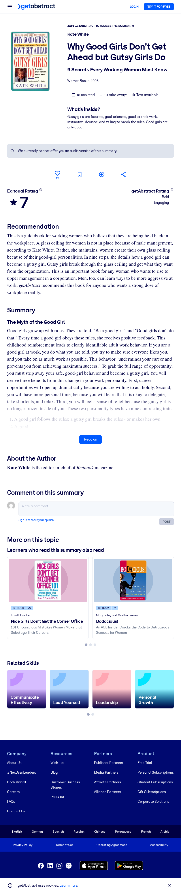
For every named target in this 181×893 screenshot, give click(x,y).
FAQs (11, 801)
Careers (13, 792)
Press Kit (57, 797)
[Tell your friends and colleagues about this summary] (123, 174)
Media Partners (106, 772)
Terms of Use (64, 845)
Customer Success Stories (65, 784)
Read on (90, 439)
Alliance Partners (107, 792)
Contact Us (16, 811)
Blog (54, 772)
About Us (14, 763)
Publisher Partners (108, 763)
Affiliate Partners (107, 782)
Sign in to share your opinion (36, 520)
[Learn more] (41, 189)
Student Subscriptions (155, 782)
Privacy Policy (22, 845)
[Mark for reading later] (79, 174)
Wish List (57, 763)
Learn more (68, 885)
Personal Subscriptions (155, 772)
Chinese (100, 831)
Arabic (165, 831)
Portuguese (123, 831)
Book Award (16, 782)
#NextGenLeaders (21, 772)
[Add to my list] (101, 174)
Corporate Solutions (153, 801)
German (37, 831)
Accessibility (159, 845)
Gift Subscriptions (152, 792)
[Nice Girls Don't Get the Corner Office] (48, 580)
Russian (79, 831)
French (146, 831)
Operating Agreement (111, 845)
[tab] (86, 644)
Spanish (58, 831)
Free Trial (145, 763)
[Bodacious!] (133, 580)
